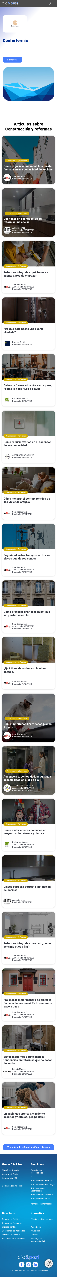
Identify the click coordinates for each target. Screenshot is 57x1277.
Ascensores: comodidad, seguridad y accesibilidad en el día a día (27, 778)
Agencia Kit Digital (10, 1174)
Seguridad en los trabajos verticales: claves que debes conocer (27, 557)
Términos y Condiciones (42, 1219)
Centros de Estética (11, 1219)
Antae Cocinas (18, 228)
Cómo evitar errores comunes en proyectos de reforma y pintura (24, 831)
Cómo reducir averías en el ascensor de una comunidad (27, 443)
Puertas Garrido (19, 342)
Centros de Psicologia (12, 1223)
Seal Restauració (19, 176)
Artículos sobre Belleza (41, 1180)
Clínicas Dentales (10, 1227)
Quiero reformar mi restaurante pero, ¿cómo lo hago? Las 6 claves (27, 387)
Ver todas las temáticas (41, 1204)
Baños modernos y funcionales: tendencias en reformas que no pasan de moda (27, 1060)
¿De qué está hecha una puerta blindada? (23, 330)
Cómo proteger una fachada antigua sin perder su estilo (26, 613)
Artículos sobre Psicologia (43, 1184)
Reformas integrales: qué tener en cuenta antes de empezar (25, 274)
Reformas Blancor (20, 399)
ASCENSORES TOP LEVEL (23, 455)
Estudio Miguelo (19, 1069)
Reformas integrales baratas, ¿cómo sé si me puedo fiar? (27, 945)
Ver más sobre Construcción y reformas (28, 1147)
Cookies (34, 1234)
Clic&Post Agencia (10, 1170)
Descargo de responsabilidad (38, 1239)
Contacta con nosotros (13, 1186)
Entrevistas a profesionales (37, 1171)
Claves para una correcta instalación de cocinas (27, 888)
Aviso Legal (36, 1227)
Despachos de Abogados (13, 1231)
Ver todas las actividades (13, 1238)
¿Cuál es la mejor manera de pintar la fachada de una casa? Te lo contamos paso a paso (27, 1003)
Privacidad (35, 1231)
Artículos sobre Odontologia (38, 1189)
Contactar (12, 59)
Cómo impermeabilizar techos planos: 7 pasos (27, 725)
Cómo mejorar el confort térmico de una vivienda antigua (26, 500)
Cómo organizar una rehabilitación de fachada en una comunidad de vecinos (28, 168)
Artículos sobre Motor (41, 1198)
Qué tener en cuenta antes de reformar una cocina (22, 220)
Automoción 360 (9, 1178)
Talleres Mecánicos (11, 1234)
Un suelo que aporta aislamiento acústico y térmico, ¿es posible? (24, 1115)
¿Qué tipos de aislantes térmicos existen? (24, 670)
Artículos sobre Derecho (42, 1194)
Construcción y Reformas (17, 161)
